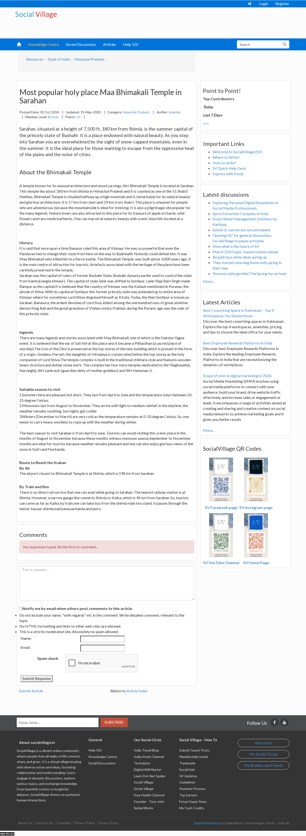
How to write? (224, 162)
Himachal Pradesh (89, 59)
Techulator (142, 763)
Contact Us (44, 823)
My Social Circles (263, 754)
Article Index (137, 690)
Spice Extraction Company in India (240, 213)
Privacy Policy (85, 823)
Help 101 (130, 44)
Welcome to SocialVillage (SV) (237, 151)
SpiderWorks (143, 808)
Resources (34, 59)
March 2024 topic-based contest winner (246, 251)
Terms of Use (108, 823)
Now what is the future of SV (236, 246)
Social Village (143, 782)
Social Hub (187, 769)
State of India (59, 59)
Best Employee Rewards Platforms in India (237, 343)
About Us (25, 823)
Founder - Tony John (149, 801)
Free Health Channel (149, 795)
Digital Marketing (206, 823)
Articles (109, 44)
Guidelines (187, 782)
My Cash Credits (191, 808)
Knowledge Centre (43, 44)
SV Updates (188, 776)
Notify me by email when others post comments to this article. (77, 608)
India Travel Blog (146, 750)
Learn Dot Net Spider (149, 776)
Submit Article (31, 690)
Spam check (47, 658)
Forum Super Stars (193, 801)
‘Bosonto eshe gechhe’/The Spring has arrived (249, 273)
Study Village (143, 789)
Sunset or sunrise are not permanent (241, 230)
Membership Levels (193, 757)
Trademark (187, 763)
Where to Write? (226, 157)
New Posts (264, 743)
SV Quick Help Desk (229, 168)
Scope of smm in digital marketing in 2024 (237, 375)
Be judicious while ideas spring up (240, 257)
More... (208, 281)
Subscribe (114, 722)
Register (282, 3)
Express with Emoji (228, 173)
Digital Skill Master (147, 769)
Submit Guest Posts (194, 750)
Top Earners (188, 795)
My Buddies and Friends (263, 765)
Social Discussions (81, 44)
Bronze (53, 117)
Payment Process (192, 789)
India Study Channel (149, 757)
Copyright (63, 823)
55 (79, 117)
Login (263, 3)
